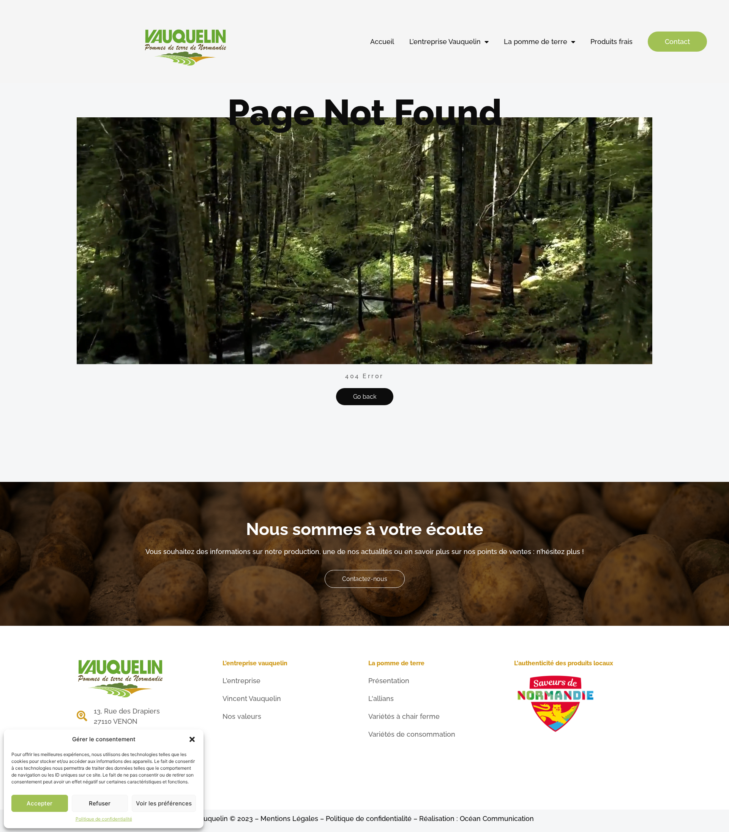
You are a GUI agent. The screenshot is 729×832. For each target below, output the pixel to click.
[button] (192, 739)
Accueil (382, 42)
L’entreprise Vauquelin (445, 42)
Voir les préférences (164, 803)
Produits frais (611, 42)
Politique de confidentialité (104, 819)
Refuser (99, 803)
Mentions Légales (289, 819)
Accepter (39, 803)
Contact (677, 42)
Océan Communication (497, 819)
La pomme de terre (535, 42)
